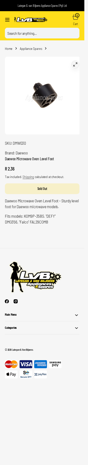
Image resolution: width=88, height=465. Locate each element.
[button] (7, 19)
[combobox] (42, 33)
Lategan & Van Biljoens (22, 346)
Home (8, 48)
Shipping (28, 173)
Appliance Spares (31, 48)
